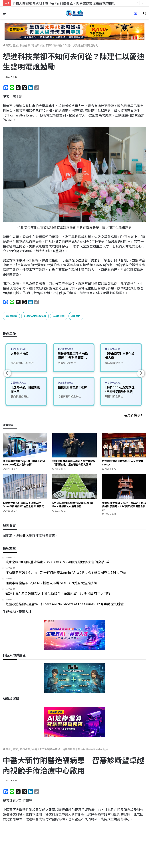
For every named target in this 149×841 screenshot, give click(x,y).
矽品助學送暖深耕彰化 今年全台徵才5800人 (122, 462)
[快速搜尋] (144, 14)
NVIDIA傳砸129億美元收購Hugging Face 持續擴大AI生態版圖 (73, 504)
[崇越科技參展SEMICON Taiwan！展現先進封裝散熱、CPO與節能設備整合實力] (124, 486)
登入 (25, 535)
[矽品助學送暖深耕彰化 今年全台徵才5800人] (124, 445)
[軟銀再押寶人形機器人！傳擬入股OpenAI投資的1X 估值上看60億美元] (25, 486)
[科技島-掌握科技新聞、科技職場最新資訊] (74, 12)
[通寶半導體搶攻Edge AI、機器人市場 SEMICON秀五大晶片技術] (25, 445)
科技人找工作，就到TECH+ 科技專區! (40, 3)
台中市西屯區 (66, 349)
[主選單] (4, 14)
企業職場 (12, 316)
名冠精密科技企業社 (69, 396)
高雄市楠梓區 (66, 382)
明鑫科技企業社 (67, 362)
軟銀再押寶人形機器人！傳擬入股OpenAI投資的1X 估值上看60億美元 (23, 504)
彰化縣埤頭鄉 (19, 349)
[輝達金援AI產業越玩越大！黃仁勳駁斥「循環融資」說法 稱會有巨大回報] (74, 445)
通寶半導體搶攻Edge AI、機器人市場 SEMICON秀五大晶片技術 (24, 462)
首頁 (8, 45)
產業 (15, 45)
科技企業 (25, 45)
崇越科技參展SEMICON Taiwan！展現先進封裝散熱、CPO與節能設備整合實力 (124, 506)
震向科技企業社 (20, 396)
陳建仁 (76, 316)
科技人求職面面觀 (36, 316)
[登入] (135, 14)
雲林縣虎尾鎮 (19, 382)
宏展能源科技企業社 (22, 362)
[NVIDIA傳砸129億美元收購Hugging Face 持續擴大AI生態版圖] (74, 486)
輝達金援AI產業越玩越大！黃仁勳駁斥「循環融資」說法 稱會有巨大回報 (73, 462)
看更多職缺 (132, 415)
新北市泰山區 (113, 349)
